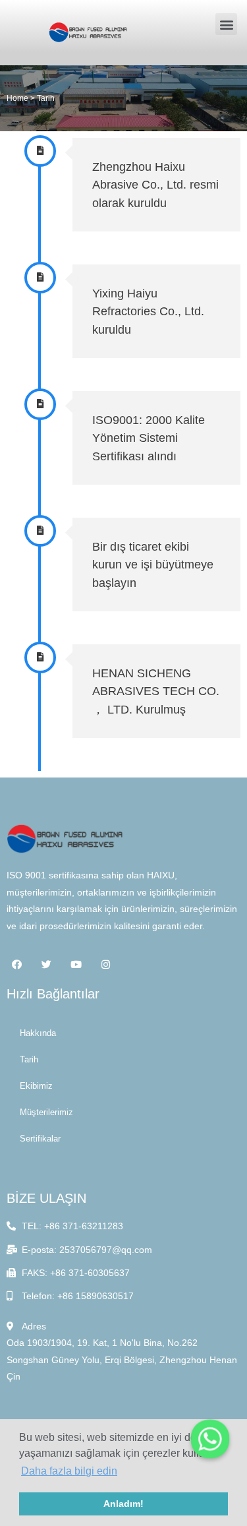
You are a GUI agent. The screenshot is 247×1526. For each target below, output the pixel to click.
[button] (226, 24)
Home (17, 98)
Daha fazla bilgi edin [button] (69, 1471)
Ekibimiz (36, 1086)
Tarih (29, 1059)
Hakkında (38, 1033)
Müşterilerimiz (46, 1112)
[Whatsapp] (210, 1439)
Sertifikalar (40, 1139)
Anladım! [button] (123, 1503)
